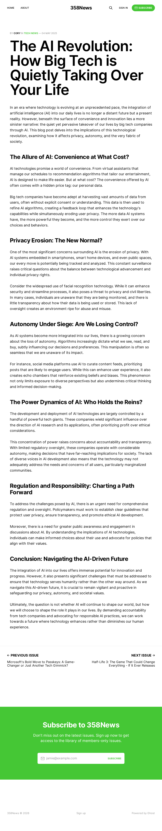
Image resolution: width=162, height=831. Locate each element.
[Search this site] (111, 8)
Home (10, 7)
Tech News (31, 33)
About (25, 7)
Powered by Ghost (143, 813)
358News (81, 8)
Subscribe (145, 7)
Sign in (123, 7)
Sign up (81, 813)
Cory (17, 33)
